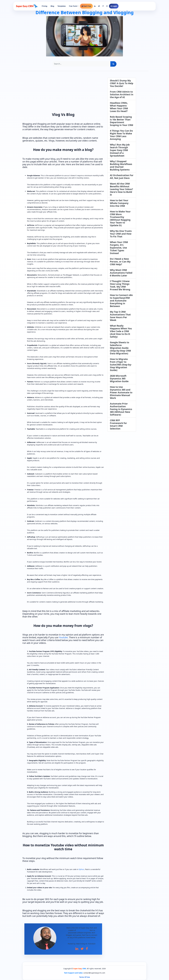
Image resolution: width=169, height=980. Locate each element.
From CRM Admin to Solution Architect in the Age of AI (121, 94)
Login (114, 6)
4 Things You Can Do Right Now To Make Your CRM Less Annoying (121, 135)
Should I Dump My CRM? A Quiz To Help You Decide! (121, 83)
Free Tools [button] (73, 6)
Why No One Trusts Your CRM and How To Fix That (121, 233)
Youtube (63, 637)
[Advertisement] (63, 94)
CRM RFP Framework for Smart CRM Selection (118, 424)
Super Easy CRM (82, 930)
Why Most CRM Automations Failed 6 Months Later (121, 272)
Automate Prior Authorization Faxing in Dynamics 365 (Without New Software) (121, 409)
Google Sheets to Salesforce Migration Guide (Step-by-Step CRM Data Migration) (120, 348)
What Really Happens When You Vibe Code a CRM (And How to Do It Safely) (121, 331)
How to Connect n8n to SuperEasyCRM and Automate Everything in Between (121, 301)
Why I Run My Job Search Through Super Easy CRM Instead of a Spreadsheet (120, 150)
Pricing (44, 6)
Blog (52, 6)
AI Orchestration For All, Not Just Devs (121, 177)
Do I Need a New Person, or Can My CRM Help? (120, 261)
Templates (61, 6)
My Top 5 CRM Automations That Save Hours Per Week (120, 316)
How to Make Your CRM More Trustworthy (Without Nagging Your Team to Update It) (120, 218)
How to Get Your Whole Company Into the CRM (119, 203)
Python (81, 869)
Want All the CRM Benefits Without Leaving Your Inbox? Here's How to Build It (121, 189)
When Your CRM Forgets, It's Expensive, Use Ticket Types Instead (119, 248)
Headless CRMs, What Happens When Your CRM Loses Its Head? (119, 107)
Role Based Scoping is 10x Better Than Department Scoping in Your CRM (121, 121)
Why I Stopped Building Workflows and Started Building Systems (121, 165)
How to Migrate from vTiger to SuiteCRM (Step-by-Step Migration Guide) (121, 365)
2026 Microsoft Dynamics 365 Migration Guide (119, 378)
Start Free (87, 6)
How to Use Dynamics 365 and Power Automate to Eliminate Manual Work (121, 392)
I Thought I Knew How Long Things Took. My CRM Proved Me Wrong (120, 285)
